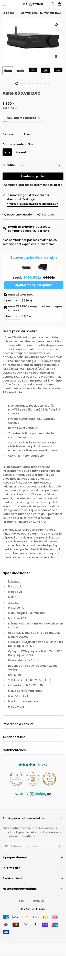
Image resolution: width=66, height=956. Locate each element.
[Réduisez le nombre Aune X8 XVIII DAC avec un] (22, 165)
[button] (59, 4)
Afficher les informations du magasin (32, 204)
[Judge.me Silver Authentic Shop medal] (17, 779)
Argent (21, 152)
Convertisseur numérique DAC (41, 13)
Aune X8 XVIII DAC (20, 295)
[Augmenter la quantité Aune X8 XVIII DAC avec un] (59, 165)
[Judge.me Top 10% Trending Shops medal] (49, 779)
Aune (27, 134)
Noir (7, 152)
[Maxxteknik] (33, 4)
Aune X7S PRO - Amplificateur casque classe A (35, 308)
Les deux (8, 13)
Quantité (9, 165)
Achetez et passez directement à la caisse (33, 185)
